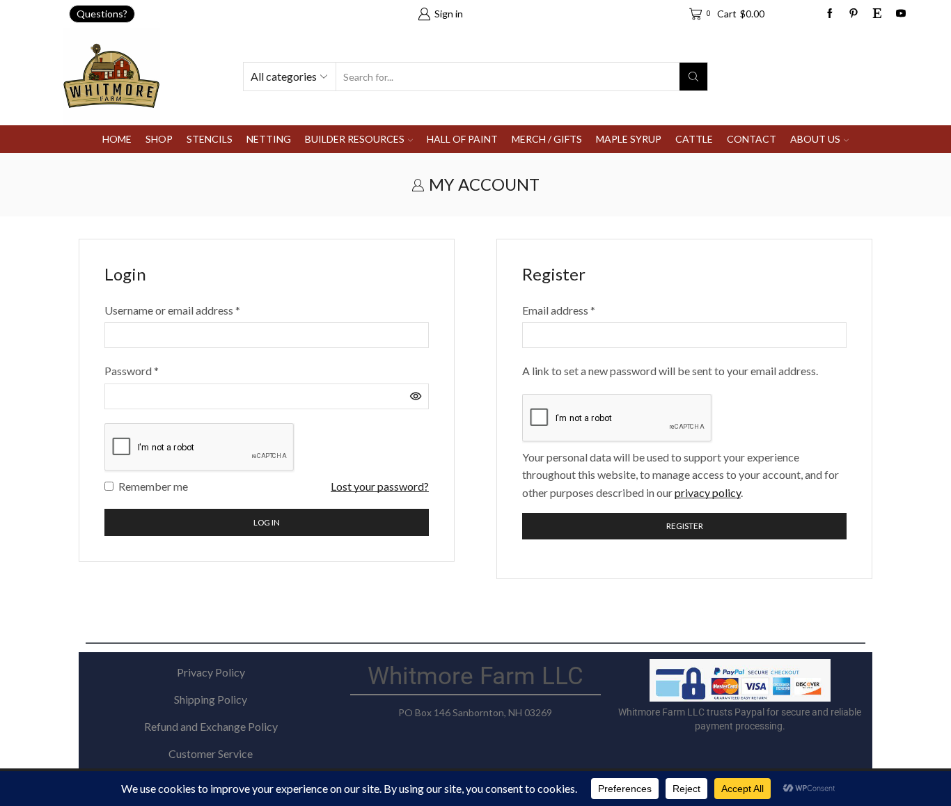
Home (117, 139)
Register (684, 526)
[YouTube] (901, 13)
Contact (751, 139)
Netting (268, 139)
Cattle (694, 139)
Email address (558, 309)
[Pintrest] (853, 13)
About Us (815, 139)
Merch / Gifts (547, 139)
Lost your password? (380, 486)
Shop (159, 139)
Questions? (102, 13)
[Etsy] (877, 13)
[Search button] (693, 76)
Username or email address (172, 309)
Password (131, 369)
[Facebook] (830, 13)
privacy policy (708, 492)
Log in (266, 522)
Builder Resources (354, 139)
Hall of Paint (462, 139)
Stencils (210, 139)
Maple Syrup (628, 139)
